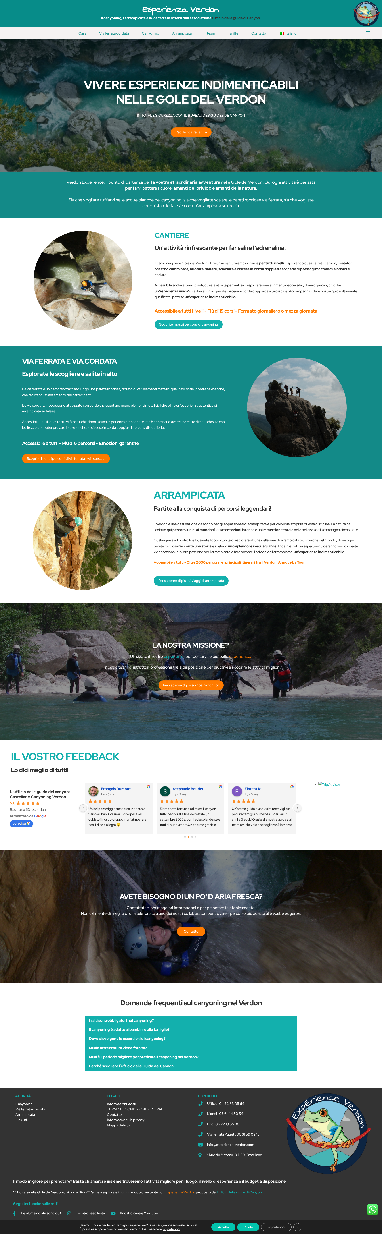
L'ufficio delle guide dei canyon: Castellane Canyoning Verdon (40, 794)
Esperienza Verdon (181, 9)
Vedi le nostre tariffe (191, 132)
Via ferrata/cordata (114, 33)
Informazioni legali (121, 1104)
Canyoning (150, 33)
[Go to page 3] (196, 837)
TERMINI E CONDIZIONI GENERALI (135, 1109)
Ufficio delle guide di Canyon (236, 18)
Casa (82, 33)
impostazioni (171, 1229)
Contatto (258, 33)
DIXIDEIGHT (254, 788)
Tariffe (233, 33)
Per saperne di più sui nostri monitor (191, 685)
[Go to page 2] (192, 837)
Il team (210, 33)
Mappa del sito (118, 1125)
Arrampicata (182, 33)
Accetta (223, 1227)
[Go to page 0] (184, 836)
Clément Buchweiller (190, 788)
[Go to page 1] (188, 837)
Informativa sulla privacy (125, 1120)
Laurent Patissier (115, 788)
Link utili (21, 1120)
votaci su (19, 823)
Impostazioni (276, 1227)
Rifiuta (248, 1227)
